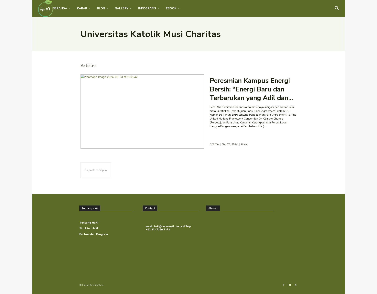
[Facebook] (284, 285)
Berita (214, 144)
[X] (296, 285)
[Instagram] (290, 285)
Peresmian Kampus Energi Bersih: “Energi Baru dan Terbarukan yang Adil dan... (251, 89)
